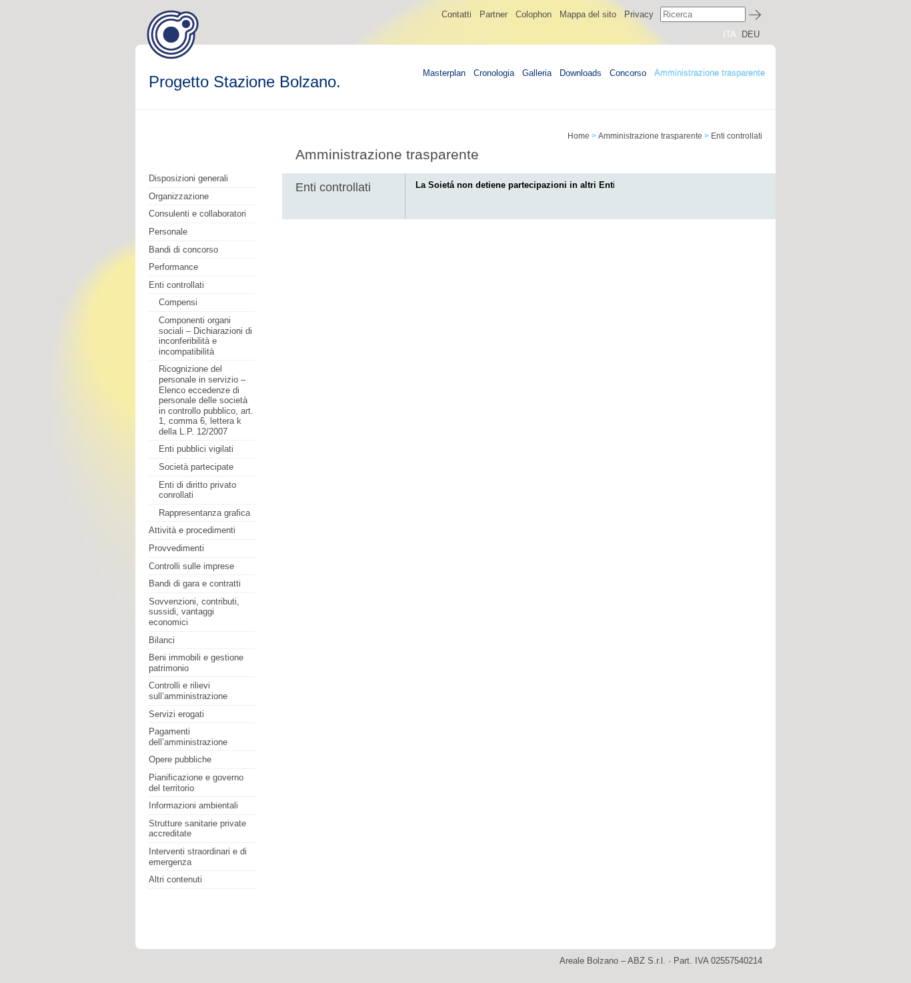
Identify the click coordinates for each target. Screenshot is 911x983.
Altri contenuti (175, 879)
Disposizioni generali (188, 178)
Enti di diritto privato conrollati (197, 490)
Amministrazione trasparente (709, 73)
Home (579, 136)
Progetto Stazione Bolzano (172, 34)
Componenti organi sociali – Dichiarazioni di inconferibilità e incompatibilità (205, 336)
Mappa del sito (588, 14)
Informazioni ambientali (193, 805)
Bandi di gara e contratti (195, 583)
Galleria (537, 73)
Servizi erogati (176, 714)
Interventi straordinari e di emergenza (198, 856)
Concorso (628, 73)
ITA (729, 34)
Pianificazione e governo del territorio (196, 782)
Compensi (178, 302)
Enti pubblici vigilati (196, 449)
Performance (173, 267)
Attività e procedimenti (192, 530)
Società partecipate (196, 467)
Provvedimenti (176, 548)
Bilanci (162, 640)
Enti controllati (176, 285)
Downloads (581, 73)
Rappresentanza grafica (204, 513)
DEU (751, 34)
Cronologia (494, 73)
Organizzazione (179, 196)
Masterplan (444, 73)
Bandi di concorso (183, 250)
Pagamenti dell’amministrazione (188, 736)
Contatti (456, 14)
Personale (168, 232)
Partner (494, 14)
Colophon (534, 14)
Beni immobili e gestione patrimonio (196, 662)
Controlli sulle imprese (191, 566)
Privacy (639, 14)
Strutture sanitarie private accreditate (197, 828)
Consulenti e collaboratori (197, 214)
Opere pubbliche (180, 759)
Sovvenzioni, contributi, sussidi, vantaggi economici (194, 611)
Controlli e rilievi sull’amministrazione (188, 690)
